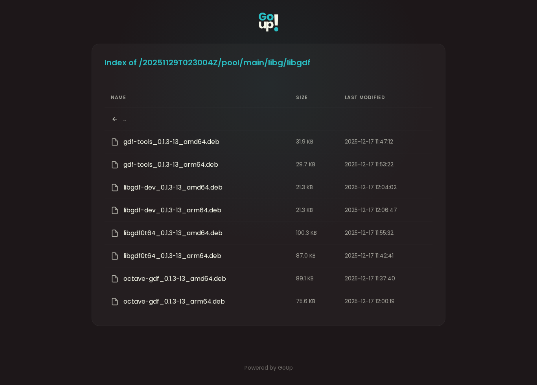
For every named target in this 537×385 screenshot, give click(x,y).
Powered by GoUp (269, 368)
